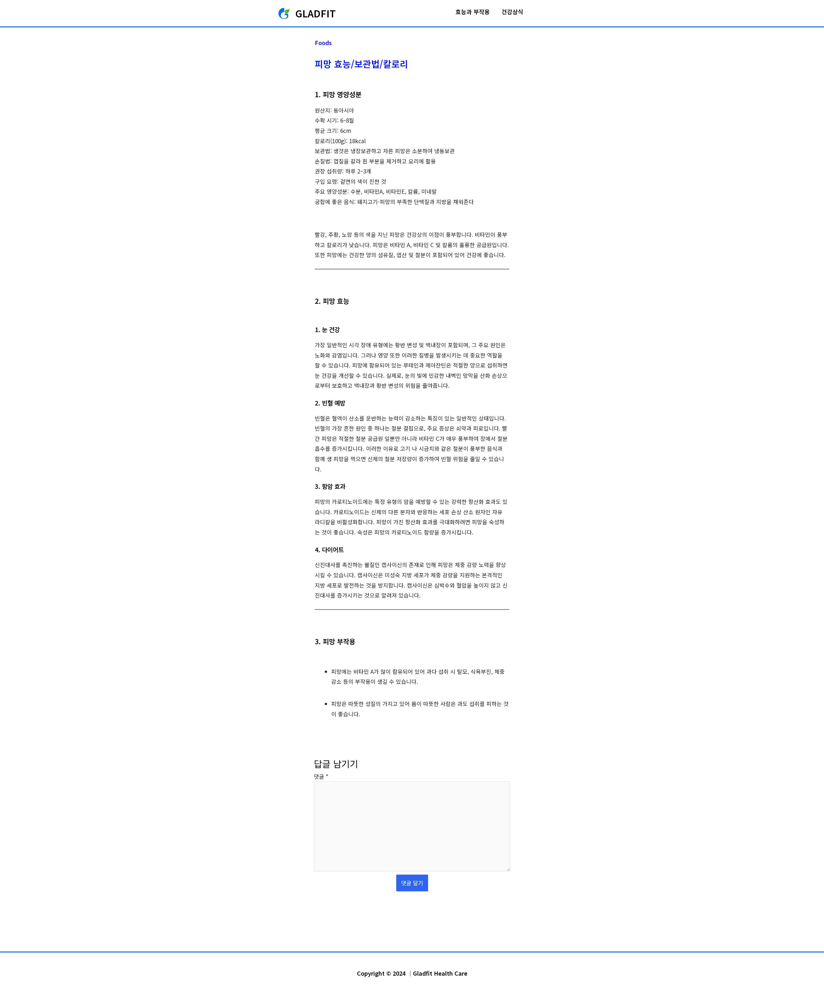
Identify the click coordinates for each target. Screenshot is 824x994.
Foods (323, 42)
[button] (537, 13)
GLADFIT (315, 13)
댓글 (321, 776)
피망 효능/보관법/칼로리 (361, 63)
